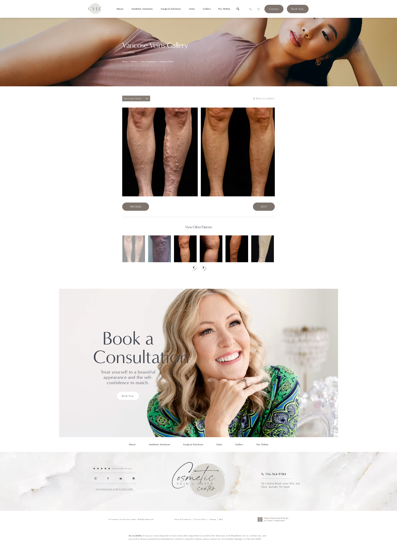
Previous (135, 206)
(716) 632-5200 (253, 539)
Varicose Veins (166, 61)
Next (264, 206)
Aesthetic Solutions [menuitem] (142, 8)
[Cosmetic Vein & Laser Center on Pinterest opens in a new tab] (133, 478)
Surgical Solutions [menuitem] (171, 8)
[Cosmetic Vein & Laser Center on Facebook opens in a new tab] (108, 478)
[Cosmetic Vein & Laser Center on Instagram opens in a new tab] (95, 478)
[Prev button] (193, 267)
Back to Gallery (265, 98)
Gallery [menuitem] (207, 8)
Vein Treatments (148, 61)
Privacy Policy (200, 519)
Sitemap (212, 519)
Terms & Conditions (182, 519)
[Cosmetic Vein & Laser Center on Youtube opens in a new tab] (121, 478)
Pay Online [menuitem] (224, 8)
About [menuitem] (119, 8)
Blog (221, 519)
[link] (273, 9)
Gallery (134, 61)
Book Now (128, 395)
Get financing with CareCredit (114, 489)
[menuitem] (95, 478)
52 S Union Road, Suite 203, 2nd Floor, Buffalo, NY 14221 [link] (280, 485)
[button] (250, 9)
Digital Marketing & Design (276, 519)
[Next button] (203, 267)
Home (125, 61)
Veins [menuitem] (192, 8)
